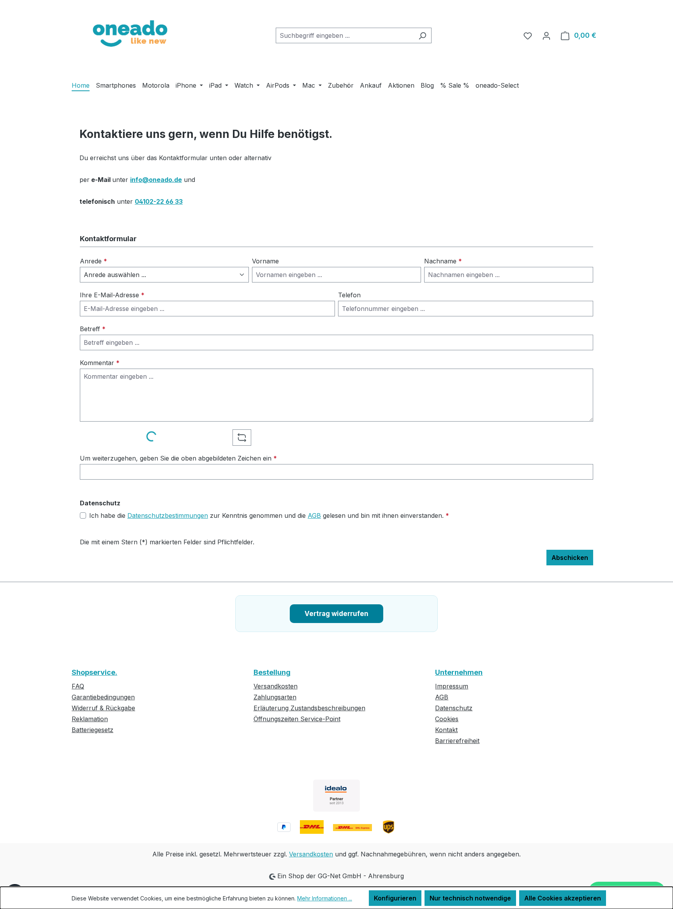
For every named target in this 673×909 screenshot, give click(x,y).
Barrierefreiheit (457, 741)
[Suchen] (422, 35)
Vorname (265, 261)
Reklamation (90, 719)
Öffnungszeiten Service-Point (297, 719)
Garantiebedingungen (103, 697)
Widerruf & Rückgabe (103, 708)
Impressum (451, 686)
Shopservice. (94, 672)
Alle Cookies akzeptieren (562, 898)
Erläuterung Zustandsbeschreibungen (309, 708)
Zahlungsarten (275, 697)
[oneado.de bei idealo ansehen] (336, 796)
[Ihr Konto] (546, 35)
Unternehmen (459, 672)
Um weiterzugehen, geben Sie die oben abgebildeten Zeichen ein (178, 458)
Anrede (93, 261)
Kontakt (446, 730)
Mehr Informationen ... (324, 898)
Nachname (443, 261)
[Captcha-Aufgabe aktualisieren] (242, 437)
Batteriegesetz (92, 730)
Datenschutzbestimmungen (167, 515)
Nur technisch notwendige (470, 898)
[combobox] (345, 35)
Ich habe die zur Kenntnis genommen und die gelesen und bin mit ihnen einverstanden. (269, 515)
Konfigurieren (395, 898)
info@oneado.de (156, 180)
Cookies (446, 719)
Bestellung (272, 672)
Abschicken (569, 557)
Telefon (349, 295)
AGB (314, 515)
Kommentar (100, 363)
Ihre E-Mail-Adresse (112, 295)
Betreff (93, 329)
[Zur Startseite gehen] (130, 34)
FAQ (78, 686)
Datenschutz (453, 708)
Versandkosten (276, 686)
